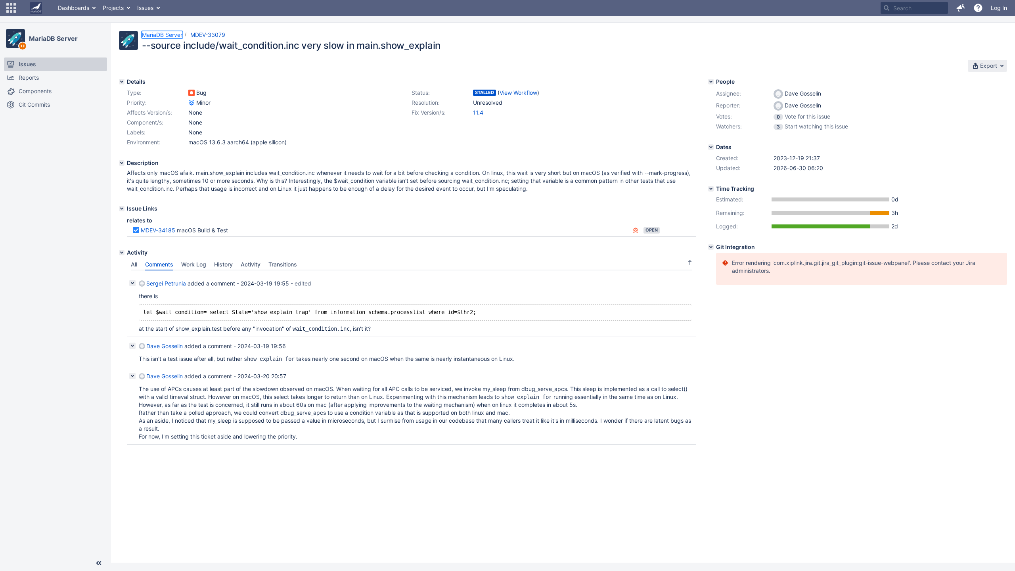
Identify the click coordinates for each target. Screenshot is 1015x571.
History (223, 264)
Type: (134, 92)
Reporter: (728, 105)
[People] (711, 81)
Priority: (137, 102)
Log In (999, 7)
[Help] (978, 8)
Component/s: (145, 122)
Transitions (282, 264)
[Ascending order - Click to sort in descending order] (690, 262)
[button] (11, 8)
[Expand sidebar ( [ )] (98, 563)
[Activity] (121, 252)
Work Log (193, 264)
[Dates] (711, 147)
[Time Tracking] (711, 189)
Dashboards (73, 7)
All (134, 264)
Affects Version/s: (149, 112)
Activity (250, 264)
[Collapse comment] (132, 283)
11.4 (478, 112)
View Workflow (518, 92)
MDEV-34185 (158, 230)
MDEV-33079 (207, 34)
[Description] (121, 163)
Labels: (136, 132)
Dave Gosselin (164, 346)
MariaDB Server (53, 38)
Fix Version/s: (429, 112)
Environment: (144, 142)
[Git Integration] (711, 247)
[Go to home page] (36, 8)
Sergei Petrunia (166, 283)
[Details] (121, 81)
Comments (159, 264)
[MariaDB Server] (15, 38)
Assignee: (728, 93)
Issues (145, 7)
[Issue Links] (121, 208)
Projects (113, 7)
